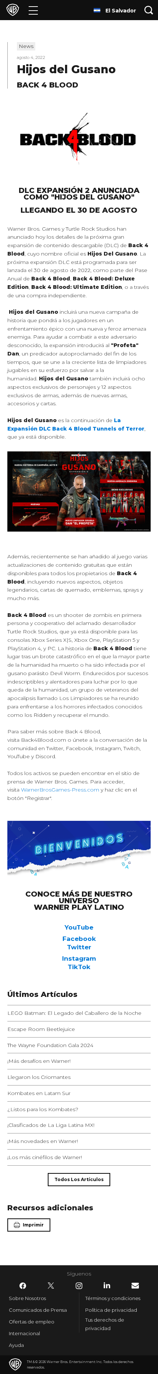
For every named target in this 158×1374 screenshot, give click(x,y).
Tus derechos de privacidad (104, 1324)
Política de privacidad (111, 1310)
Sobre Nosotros (27, 1298)
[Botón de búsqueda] (149, 10)
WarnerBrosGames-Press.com (60, 789)
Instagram (79, 958)
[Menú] (33, 10)
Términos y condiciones (112, 1298)
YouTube (79, 927)
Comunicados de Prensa (38, 1310)
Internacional (24, 1333)
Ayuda (16, 1345)
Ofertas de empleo (31, 1322)
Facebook (79, 938)
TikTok (79, 967)
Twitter (79, 947)
